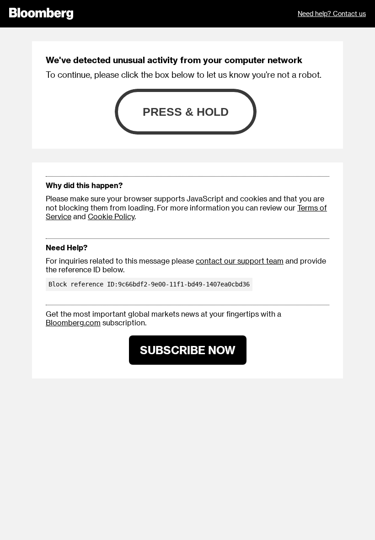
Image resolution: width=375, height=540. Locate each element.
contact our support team (240, 260)
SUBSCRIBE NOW (188, 349)
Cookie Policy (111, 216)
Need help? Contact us (332, 13)
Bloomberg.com (73, 322)
